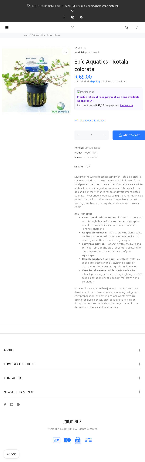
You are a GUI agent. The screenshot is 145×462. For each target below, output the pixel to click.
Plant (94, 153)
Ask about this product (93, 121)
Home (26, 35)
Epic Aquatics (92, 148)
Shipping (95, 82)
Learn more (126, 105)
